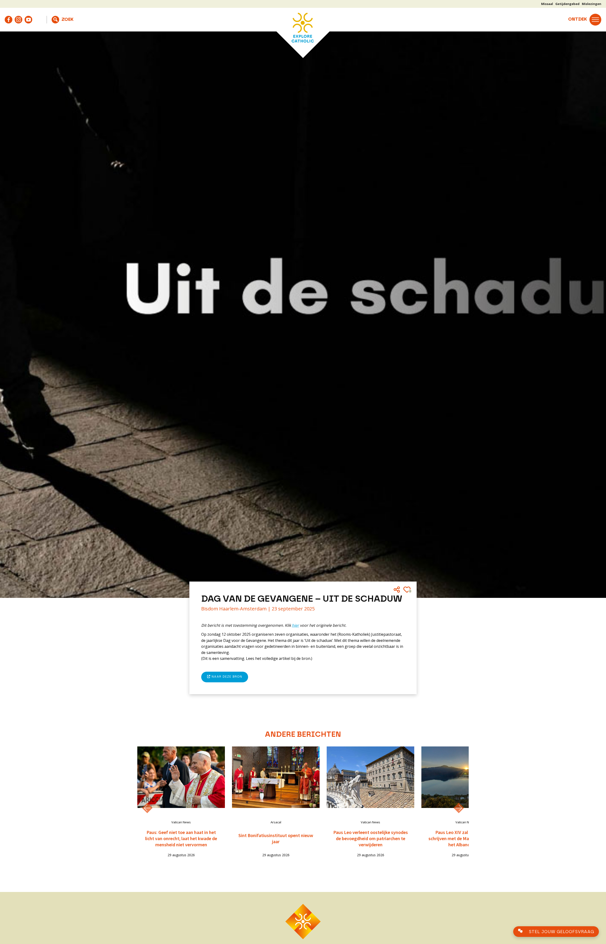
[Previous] (147, 808)
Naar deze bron (226, 676)
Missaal (547, 4)
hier (295, 625)
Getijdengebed (567, 4)
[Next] (459, 808)
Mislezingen (591, 4)
